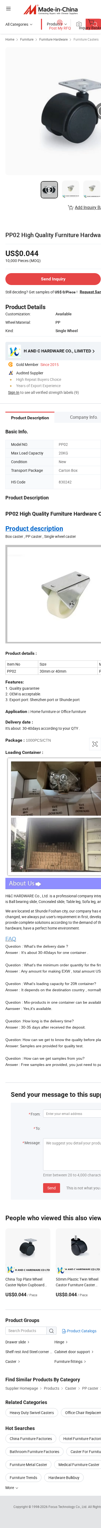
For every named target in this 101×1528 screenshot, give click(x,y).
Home (9, 39)
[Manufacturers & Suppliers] (50, 9)
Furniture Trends (23, 1477)
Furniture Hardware (53, 39)
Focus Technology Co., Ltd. (68, 1506)
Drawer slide (15, 1341)
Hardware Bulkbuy (63, 1477)
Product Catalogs (81, 1330)
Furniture (26, 39)
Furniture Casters (86, 39)
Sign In (13, 392)
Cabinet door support (72, 1351)
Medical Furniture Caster (78, 1464)
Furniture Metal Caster (28, 1464)
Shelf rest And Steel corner (27, 1351)
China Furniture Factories (31, 1438)
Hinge (59, 1341)
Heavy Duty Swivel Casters (32, 1412)
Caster (10, 1361)
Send (51, 1187)
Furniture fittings (68, 1361)
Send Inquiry (53, 279)
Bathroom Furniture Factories (34, 1451)
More (10, 1487)
